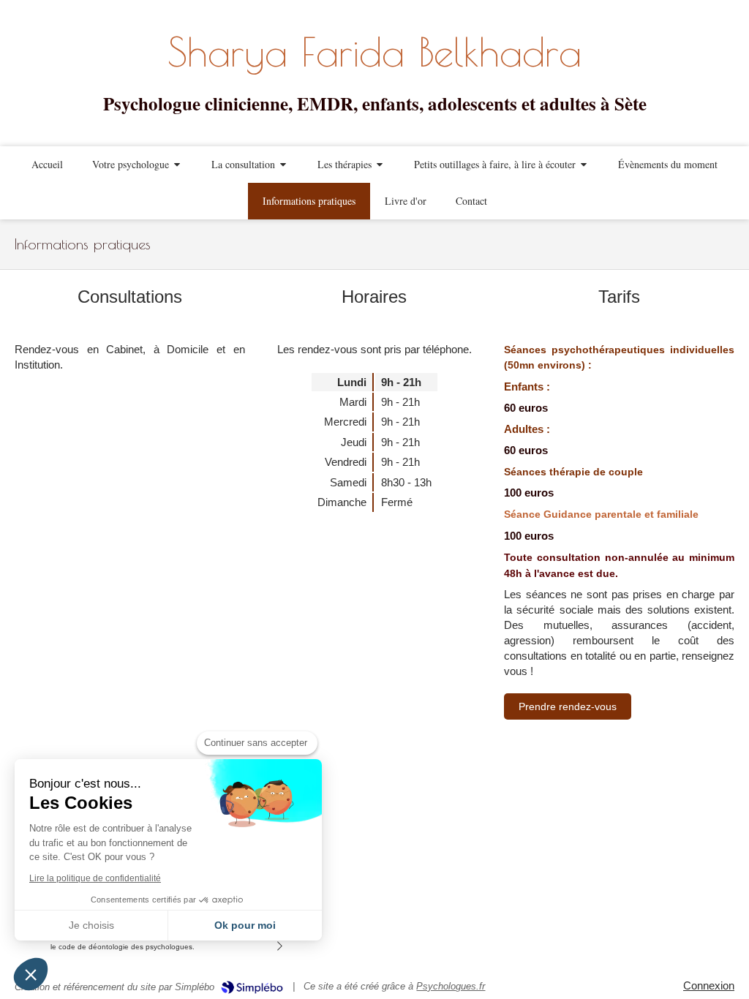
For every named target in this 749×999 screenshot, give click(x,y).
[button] (30, 974)
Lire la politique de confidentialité (95, 878)
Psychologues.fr (450, 986)
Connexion (708, 985)
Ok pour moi (245, 925)
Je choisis (91, 925)
